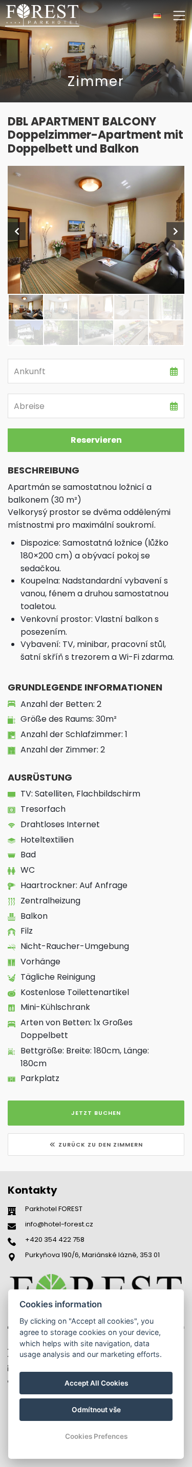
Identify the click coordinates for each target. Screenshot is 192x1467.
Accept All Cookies (96, 1383)
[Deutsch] (157, 16)
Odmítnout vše (96, 1410)
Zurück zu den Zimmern (100, 1144)
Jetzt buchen (96, 1113)
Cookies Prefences (96, 1436)
